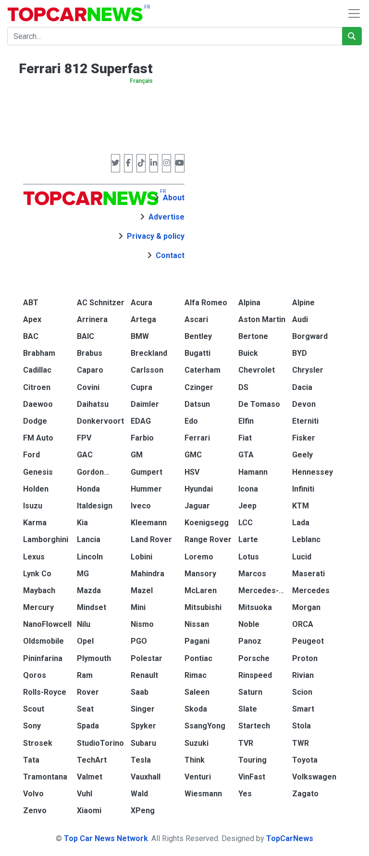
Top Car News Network (106, 838)
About (173, 197)
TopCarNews (289, 838)
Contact (170, 255)
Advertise (166, 216)
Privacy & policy (155, 236)
